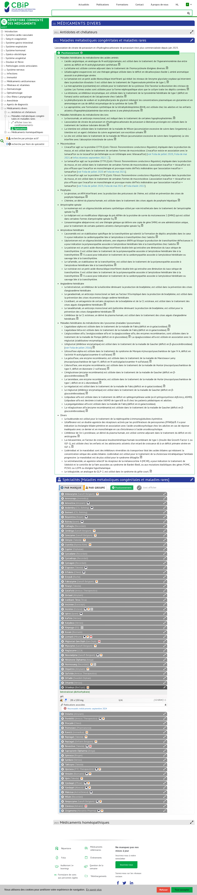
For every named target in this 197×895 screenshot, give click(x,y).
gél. (62, 696)
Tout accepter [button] (182, 890)
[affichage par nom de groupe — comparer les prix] (61, 700)
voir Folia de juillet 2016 (78, 347)
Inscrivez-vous (126, 864)
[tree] (22, 82)
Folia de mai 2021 (115, 171)
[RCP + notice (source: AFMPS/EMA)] (65, 700)
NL (177, 4)
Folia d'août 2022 (135, 185)
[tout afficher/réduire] (164, 494)
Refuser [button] (163, 890)
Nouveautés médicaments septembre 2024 (87, 708)
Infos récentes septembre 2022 (89, 157)
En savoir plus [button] (94, 889)
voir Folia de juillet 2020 (160, 154)
